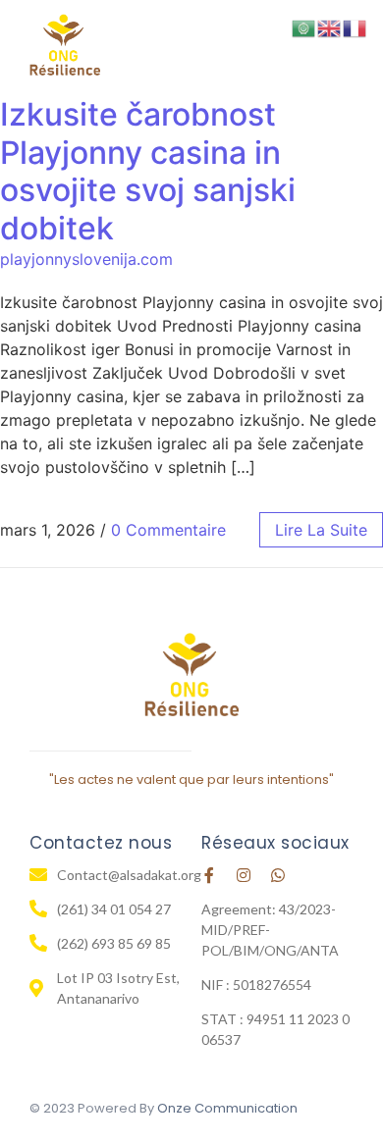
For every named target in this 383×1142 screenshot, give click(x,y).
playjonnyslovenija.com (86, 259)
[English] (330, 26)
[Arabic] (304, 26)
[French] (355, 26)
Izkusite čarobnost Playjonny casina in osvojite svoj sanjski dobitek (148, 170)
